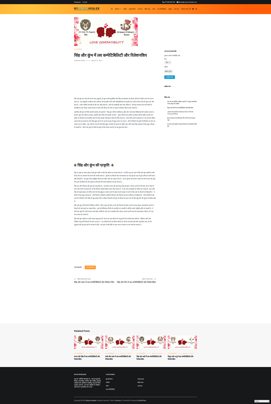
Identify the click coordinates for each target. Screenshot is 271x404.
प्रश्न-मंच (176, 9)
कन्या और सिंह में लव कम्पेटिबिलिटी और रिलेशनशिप (87, 358)
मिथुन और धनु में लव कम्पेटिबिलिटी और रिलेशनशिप (180, 358)
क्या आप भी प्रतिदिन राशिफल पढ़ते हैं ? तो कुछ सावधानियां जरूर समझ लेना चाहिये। (182, 103)
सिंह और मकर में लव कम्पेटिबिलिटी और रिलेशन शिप (94, 280)
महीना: (166, 67)
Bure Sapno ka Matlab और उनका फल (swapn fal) (181, 119)
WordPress (142, 400)
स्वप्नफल (140, 9)
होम (112, 9)
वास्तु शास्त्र (141, 379)
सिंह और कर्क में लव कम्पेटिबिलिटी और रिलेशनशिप (149, 358)
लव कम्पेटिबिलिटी (161, 9)
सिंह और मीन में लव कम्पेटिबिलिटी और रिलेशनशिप (136, 280)
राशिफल (117, 9)
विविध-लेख (147, 9)
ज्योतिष (125, 9)
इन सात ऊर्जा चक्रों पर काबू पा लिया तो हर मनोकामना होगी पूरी (182, 125)
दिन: (165, 59)
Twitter (84, 2)
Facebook (77, 2)
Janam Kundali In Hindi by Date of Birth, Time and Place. (180, 113)
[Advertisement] (115, 81)
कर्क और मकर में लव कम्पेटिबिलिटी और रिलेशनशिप (118, 358)
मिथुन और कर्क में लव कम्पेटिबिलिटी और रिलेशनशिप (180, 108)
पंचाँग (153, 9)
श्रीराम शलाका (185, 9)
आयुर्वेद (170, 9)
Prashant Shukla (79, 60)
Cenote (117, 400)
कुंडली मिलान (132, 9)
